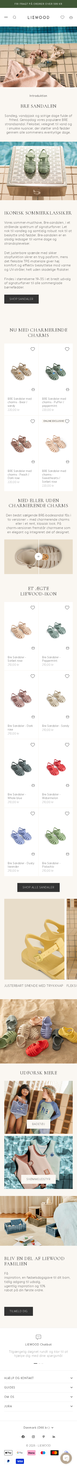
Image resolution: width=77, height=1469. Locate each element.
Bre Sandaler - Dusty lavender (21, 865)
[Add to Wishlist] (32, 349)
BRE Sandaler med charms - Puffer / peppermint (54, 403)
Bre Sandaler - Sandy (55, 726)
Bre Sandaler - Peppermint (51, 659)
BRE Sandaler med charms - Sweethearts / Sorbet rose (54, 476)
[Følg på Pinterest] (43, 1436)
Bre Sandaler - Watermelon (51, 797)
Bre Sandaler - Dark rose (20, 728)
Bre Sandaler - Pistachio (51, 865)
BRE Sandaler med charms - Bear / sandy (20, 403)
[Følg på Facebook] (23, 1436)
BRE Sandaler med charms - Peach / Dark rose (20, 475)
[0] (62, 17)
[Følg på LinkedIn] (54, 1436)
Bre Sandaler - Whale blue (17, 797)
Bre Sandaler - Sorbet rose (17, 659)
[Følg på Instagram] (33, 1436)
